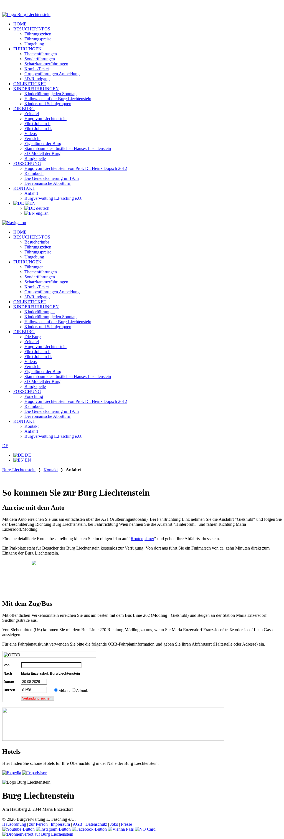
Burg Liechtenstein (19, 469)
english (42, 213)
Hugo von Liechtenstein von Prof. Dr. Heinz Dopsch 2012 (75, 168)
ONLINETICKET (29, 83)
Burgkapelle (35, 158)
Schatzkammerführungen (46, 63)
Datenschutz (96, 824)
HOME (20, 24)
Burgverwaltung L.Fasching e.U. (53, 198)
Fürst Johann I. (37, 123)
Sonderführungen (39, 58)
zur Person (38, 824)
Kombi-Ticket (36, 68)
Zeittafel (31, 113)
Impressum (60, 824)
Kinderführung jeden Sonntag (50, 93)
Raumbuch (34, 173)
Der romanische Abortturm (47, 183)
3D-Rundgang (37, 78)
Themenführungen (40, 53)
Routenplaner (142, 538)
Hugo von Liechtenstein (45, 118)
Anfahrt (31, 193)
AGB (77, 824)
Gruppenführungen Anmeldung (52, 73)
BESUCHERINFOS (31, 29)
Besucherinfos (36, 242)
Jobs (114, 824)
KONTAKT (24, 188)
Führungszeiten (37, 34)
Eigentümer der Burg (42, 143)
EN (27, 460)
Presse (126, 824)
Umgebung (34, 44)
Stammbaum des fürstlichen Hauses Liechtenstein (67, 148)
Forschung (33, 396)
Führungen (34, 267)
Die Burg (32, 336)
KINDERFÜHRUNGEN (36, 88)
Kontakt (31, 426)
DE (5, 445)
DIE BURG (24, 108)
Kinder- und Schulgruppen (47, 103)
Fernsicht (32, 138)
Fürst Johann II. (38, 128)
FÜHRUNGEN (27, 48)
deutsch (42, 208)
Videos (30, 133)
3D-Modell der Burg (42, 153)
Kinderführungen (39, 311)
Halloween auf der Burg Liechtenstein (57, 98)
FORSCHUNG (27, 163)
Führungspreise (37, 39)
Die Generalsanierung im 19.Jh (51, 178)
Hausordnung (14, 824)
